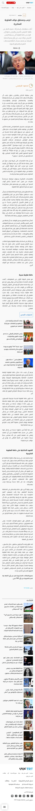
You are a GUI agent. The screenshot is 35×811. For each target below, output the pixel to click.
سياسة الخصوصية (14, 784)
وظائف (7, 781)
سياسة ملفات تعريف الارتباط (24, 787)
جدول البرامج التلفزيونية (26, 781)
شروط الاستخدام (27, 784)
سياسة (20, 15)
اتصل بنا (13, 781)
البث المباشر (10, 2)
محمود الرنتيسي (22, 86)
